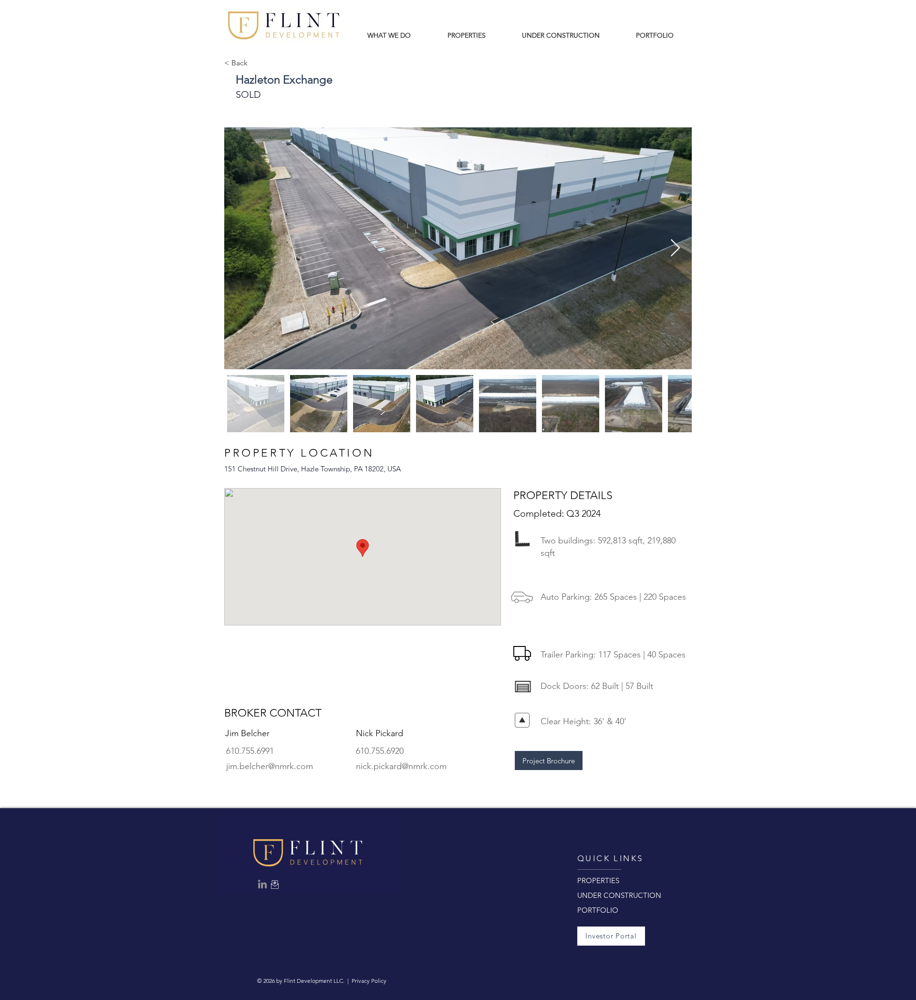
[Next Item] (675, 248)
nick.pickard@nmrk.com (401, 766)
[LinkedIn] (262, 884)
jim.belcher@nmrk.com (269, 766)
